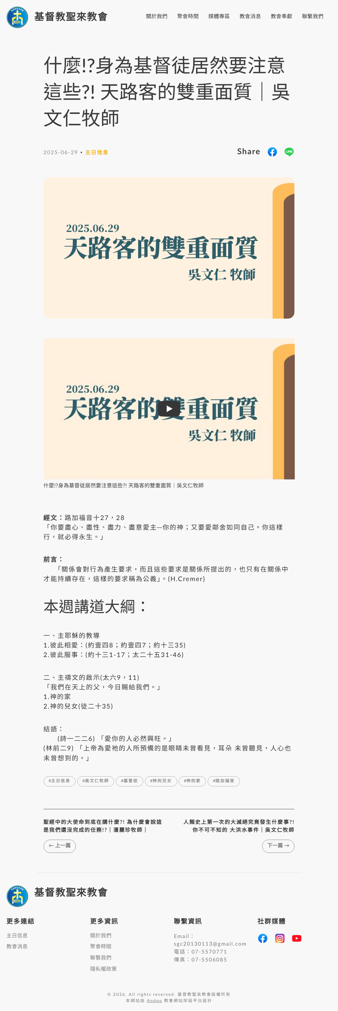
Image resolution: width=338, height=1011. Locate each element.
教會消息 (250, 16)
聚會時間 (188, 16)
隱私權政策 (103, 969)
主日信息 (17, 936)
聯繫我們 (312, 16)
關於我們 (156, 16)
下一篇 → (278, 846)
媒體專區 (219, 16)
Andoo (154, 1001)
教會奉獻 (281, 16)
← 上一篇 (60, 846)
